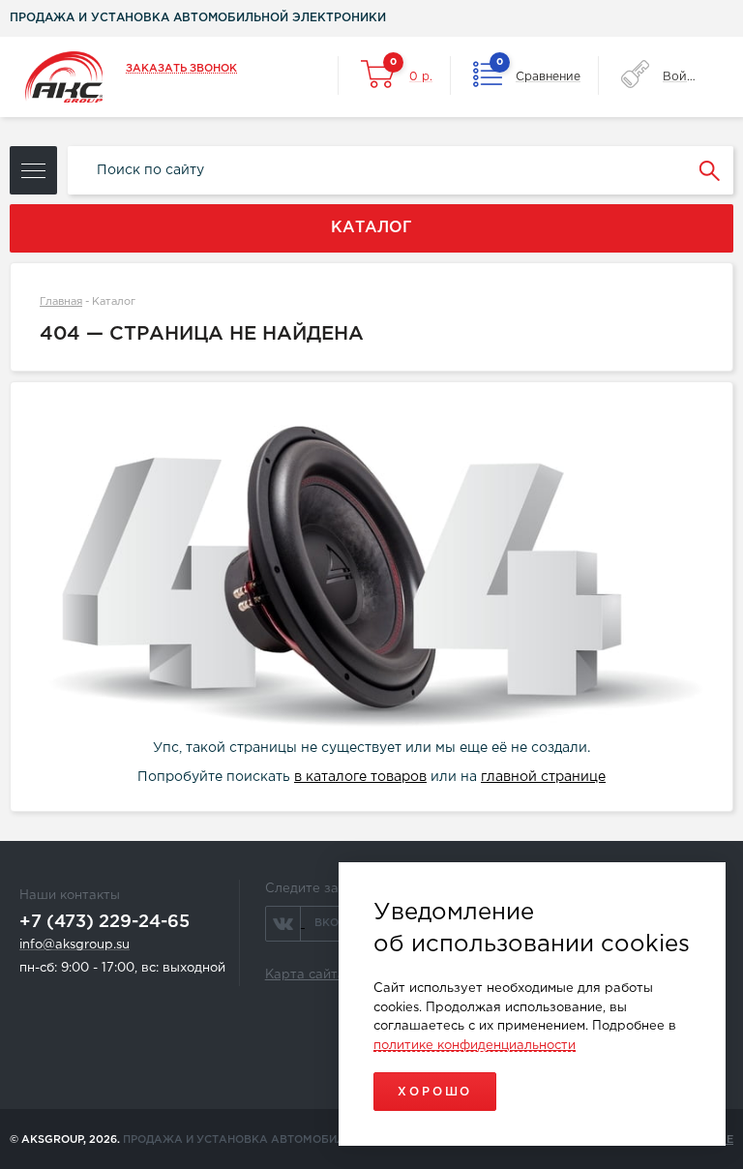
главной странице (543, 777)
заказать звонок (181, 69)
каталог (371, 228)
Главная (61, 302)
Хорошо (435, 1092)
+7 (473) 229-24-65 (104, 922)
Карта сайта (305, 975)
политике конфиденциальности (474, 1045)
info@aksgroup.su (74, 945)
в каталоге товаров (360, 777)
